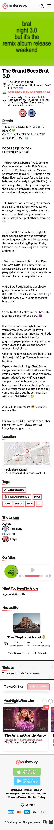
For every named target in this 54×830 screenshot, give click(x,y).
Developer (13, 793)
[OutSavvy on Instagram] (44, 822)
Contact (16, 790)
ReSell (28, 790)
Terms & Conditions (34, 793)
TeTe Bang (16, 528)
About (38, 790)
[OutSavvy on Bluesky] (51, 822)
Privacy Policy (17, 797)
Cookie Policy (36, 797)
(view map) (18, 87)
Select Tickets (38, 686)
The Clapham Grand (24, 637)
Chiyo (13, 539)
